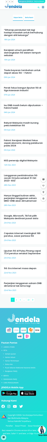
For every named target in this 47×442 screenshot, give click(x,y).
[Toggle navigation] (43, 7)
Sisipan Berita (18, 17)
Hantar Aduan (10, 357)
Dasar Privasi (20, 426)
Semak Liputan (10, 354)
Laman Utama (9, 347)
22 (29, 300)
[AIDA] (42, 430)
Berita (6, 376)
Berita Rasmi (29, 17)
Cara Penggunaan (10, 383)
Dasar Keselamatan (36, 426)
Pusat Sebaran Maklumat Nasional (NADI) (20, 368)
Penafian (9, 426)
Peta (5, 350)
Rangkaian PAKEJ (11, 371)
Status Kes (9, 364)
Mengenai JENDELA (26, 1)
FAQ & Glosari (39, 1)
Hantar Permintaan (12, 361)
